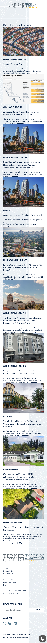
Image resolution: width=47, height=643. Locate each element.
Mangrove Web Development (19, 637)
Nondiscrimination (11, 582)
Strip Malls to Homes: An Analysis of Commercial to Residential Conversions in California (22, 424)
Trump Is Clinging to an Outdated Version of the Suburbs (23, 528)
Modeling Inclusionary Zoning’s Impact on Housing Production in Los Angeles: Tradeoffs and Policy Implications (22, 165)
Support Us (8, 568)
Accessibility (8, 579)
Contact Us (8, 571)
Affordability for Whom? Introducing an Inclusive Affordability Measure (21, 113)
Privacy (6, 585)
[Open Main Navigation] (44, 4)
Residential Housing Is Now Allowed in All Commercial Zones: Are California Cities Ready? (22, 267)
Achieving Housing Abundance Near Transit (22, 215)
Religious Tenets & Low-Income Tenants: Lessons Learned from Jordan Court (21, 372)
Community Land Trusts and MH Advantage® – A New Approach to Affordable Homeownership (18, 477)
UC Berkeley (8, 573)
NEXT (18, 543)
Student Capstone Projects (15, 64)
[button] (42, 638)
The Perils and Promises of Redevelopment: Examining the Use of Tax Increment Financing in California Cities (22, 320)
